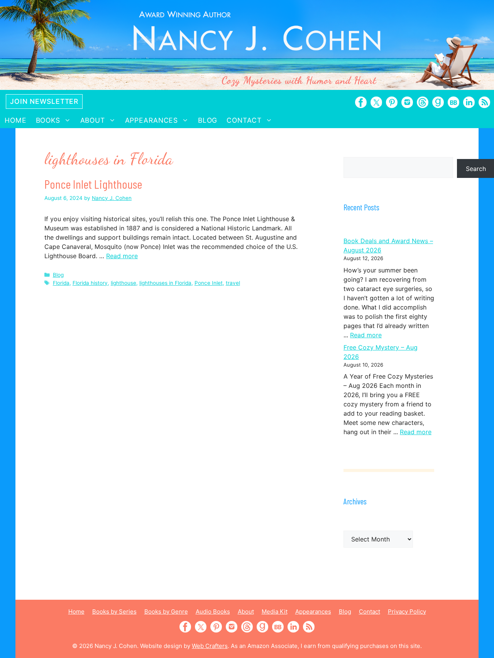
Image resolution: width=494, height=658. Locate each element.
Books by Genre (166, 611)
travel (233, 283)
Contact (244, 120)
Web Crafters (210, 646)
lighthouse (123, 283)
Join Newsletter (44, 101)
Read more (122, 256)
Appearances (151, 120)
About (92, 120)
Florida (61, 283)
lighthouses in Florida (165, 283)
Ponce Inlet (209, 283)
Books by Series (114, 611)
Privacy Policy (407, 611)
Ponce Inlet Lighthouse (93, 183)
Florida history (90, 283)
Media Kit (275, 611)
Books (48, 120)
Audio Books (213, 611)
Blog (208, 120)
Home (16, 120)
